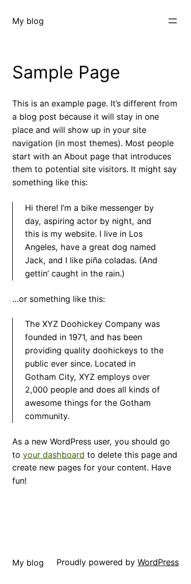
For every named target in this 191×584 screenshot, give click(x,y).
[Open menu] (173, 21)
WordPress (158, 562)
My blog (28, 21)
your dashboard (54, 455)
